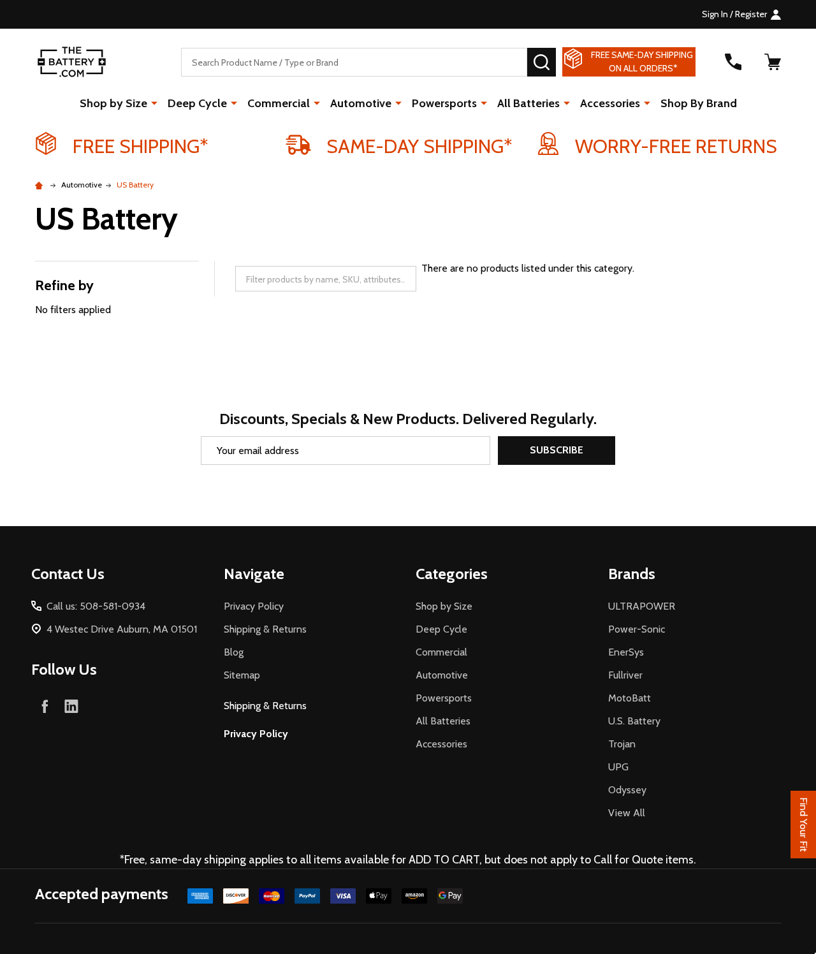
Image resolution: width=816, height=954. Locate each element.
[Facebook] (44, 705)
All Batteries (528, 103)
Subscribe (556, 450)
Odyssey (627, 790)
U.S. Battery (634, 721)
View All (626, 813)
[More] (154, 103)
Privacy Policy (254, 606)
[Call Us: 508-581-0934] (733, 62)
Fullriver (625, 675)
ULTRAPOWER (641, 606)
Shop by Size (113, 103)
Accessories (610, 103)
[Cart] (772, 62)
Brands (631, 573)
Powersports (444, 103)
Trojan (622, 744)
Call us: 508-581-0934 (96, 606)
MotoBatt (629, 698)
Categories (452, 573)
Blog (234, 652)
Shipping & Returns (265, 629)
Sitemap (242, 675)
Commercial (278, 103)
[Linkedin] (71, 705)
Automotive (360, 103)
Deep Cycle (197, 103)
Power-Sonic (636, 629)
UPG (618, 767)
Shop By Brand (698, 103)
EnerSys (626, 652)
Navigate (254, 573)
